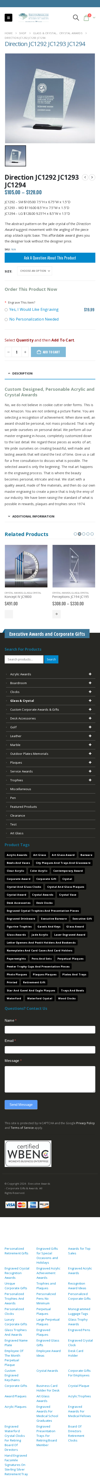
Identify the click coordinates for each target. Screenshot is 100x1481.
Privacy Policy (85, 1123)
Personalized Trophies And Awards (14, 1298)
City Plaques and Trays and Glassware (63, 863)
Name (11, 1020)
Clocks (15, 692)
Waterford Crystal (39, 998)
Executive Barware (54, 918)
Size (8, 271)
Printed (12, 982)
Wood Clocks (67, 998)
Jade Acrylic (40, 934)
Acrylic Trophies (79, 1396)
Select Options (9, 614)
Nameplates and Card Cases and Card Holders (39, 950)
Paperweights (16, 958)
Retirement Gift (34, 982)
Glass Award (75, 926)
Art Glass (39, 855)
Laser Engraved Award (70, 934)
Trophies (16, 780)
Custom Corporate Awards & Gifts (34, 709)
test (13, 824)
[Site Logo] (31, 18)
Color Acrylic (38, 870)
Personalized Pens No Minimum (46, 1298)
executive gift (82, 918)
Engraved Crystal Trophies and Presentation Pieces (43, 910)
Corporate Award (18, 879)
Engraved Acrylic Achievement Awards (48, 1273)
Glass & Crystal (32, 592)
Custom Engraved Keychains (12, 1375)
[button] (8, 18)
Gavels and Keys (48, 926)
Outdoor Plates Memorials (29, 754)
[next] (92, 177)
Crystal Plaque (78, 1386)
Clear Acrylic (15, 870)
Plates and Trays (74, 974)
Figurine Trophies (19, 926)
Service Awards (21, 771)
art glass (16, 833)
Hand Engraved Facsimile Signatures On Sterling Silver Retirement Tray (16, 1464)
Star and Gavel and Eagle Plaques (31, 990)
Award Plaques (16, 1396)
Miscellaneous (20, 789)
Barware (86, 855)
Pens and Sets (42, 958)
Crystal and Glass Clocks (24, 886)
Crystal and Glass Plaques (65, 886)
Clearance (17, 815)
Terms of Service (22, 1128)
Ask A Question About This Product (50, 258)
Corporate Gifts (16, 1386)
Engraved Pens (79, 1330)
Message (13, 1061)
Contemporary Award (68, 870)
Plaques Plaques (45, 974)
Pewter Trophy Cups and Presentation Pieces (38, 966)
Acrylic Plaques (16, 1407)
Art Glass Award (63, 855)
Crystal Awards (14, 592)
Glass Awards (16, 934)
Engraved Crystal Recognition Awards (17, 1273)
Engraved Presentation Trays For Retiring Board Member (47, 1435)
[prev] (85, 177)
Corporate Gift (46, 879)
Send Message (21, 1105)
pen (13, 798)
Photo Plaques (17, 974)
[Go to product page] (26, 566)
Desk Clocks (44, 903)
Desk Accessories (23, 718)
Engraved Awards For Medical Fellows (79, 1411)
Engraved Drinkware (21, 918)
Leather (15, 736)
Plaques (16, 762)
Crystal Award (17, 894)
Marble (15, 745)
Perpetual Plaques (70, 958)
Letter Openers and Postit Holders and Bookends (41, 942)
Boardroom (18, 683)
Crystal (67, 879)
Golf (13, 727)
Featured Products (23, 807)
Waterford (14, 998)
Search (51, 659)
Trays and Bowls (72, 990)
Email (10, 1041)
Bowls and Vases (18, 863)
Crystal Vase (67, 894)
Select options (56, 614)
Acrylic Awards (20, 674)
